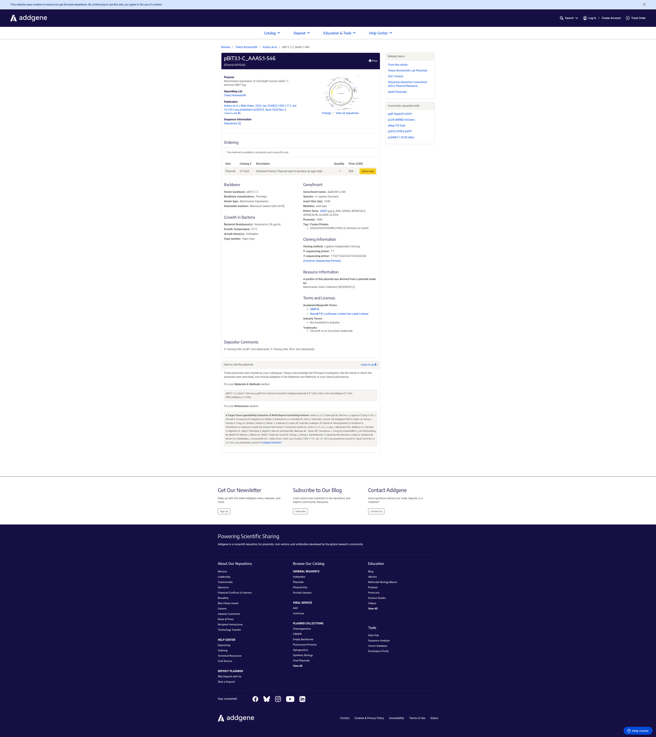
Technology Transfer (229, 629)
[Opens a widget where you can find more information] (638, 731)
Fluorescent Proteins (305, 644)
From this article (397, 64)
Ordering (222, 650)
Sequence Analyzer (379, 640)
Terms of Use (417, 718)
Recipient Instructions (230, 624)
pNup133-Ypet (396, 125)
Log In (592, 18)
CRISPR (297, 634)
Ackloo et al (270, 47)
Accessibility (396, 718)
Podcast (373, 587)
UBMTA (314, 309)
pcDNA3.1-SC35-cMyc (401, 137)
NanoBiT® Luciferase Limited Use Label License (339, 313)
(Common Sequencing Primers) (322, 260)
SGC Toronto (395, 76)
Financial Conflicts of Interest (235, 592)
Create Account (611, 18)
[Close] (643, 4)
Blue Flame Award (228, 603)
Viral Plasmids (301, 660)
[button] (569, 18)
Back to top (368, 364)
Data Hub (373, 635)
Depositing (224, 645)
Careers (222, 608)
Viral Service (225, 661)
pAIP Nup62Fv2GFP (400, 114)
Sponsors (223, 587)
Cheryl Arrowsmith (246, 47)
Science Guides (377, 598)
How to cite (231, 113)
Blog (370, 571)
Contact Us (376, 511)
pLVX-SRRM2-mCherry (401, 119)
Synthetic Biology (303, 655)
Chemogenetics (302, 628)
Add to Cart (368, 171)
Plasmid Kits (300, 587)
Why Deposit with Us (229, 676)
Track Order (638, 18)
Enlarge (327, 113)
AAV (295, 608)
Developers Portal (378, 651)
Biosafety (223, 598)
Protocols (373, 592)
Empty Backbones (303, 639)
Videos (372, 603)
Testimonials (225, 582)
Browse (225, 47)
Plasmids (397, 92)
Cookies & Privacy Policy (369, 718)
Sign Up (224, 511)
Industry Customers (229, 613)
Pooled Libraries (302, 592)
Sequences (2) (232, 123)
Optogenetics (300, 650)
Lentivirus (298, 613)
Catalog (270, 33)
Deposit (300, 33)
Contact (344, 718)
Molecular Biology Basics (382, 582)
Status (434, 718)
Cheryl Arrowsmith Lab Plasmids (407, 70)
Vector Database (377, 645)
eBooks (372, 576)
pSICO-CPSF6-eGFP (400, 131)
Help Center (378, 33)
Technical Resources (230, 655)
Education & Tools (337, 33)
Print (374, 60)
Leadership (224, 576)
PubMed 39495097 (272, 442)
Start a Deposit (226, 681)
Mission (222, 571)
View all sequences (347, 113)
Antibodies (299, 576)
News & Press (226, 619)
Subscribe (300, 511)
